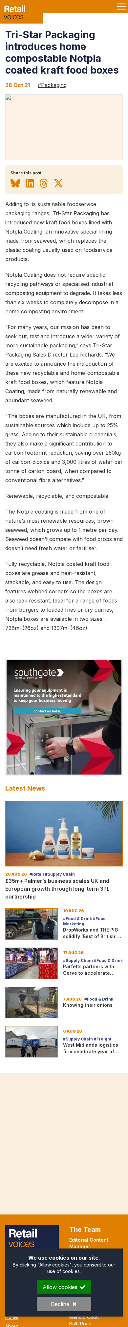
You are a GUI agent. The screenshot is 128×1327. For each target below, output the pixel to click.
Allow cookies (60, 1287)
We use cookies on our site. (64, 1257)
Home (11, 1317)
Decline (60, 1304)
